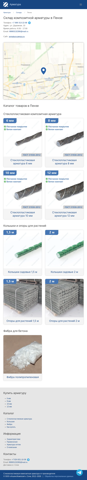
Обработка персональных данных (59, 476)
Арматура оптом (14, 445)
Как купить (11, 427)
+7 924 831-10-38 (19, 460)
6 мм (9, 398)
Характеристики (13, 439)
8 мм (9, 401)
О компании (12, 447)
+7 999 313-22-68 (19, 23)
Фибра (9, 424)
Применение (12, 442)
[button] (81, 4)
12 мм (9, 407)
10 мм (9, 404)
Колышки (10, 422)
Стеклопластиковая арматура (19, 419)
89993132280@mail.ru (18, 31)
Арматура (15, 4)
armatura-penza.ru (17, 36)
